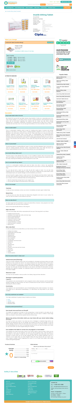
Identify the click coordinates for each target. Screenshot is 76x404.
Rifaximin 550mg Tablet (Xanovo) (61, 91)
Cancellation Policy (32, 383)
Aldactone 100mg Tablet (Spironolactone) (61, 144)
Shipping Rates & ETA (32, 391)
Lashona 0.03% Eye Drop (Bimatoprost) (61, 77)
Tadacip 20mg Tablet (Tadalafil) (63, 154)
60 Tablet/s (9, 59)
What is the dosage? (11, 184)
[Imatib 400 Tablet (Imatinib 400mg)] (10, 49)
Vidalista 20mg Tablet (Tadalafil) (63, 132)
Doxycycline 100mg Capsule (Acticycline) (62, 184)
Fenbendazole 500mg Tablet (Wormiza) (62, 113)
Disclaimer (8, 392)
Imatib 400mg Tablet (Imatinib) (14, 11)
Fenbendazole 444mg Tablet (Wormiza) (62, 122)
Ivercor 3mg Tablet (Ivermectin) (63, 96)
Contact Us (8, 389)
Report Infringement (32, 386)
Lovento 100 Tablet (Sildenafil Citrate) (62, 87)
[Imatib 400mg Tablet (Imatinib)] (18, 25)
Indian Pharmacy (9, 394)
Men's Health (29, 7)
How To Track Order (32, 381)
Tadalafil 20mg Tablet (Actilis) (62, 84)
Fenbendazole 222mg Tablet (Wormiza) (62, 116)
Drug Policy (30, 388)
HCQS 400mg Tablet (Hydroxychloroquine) (60, 174)
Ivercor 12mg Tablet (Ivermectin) (63, 181)
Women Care (51, 7)
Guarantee (8, 391)
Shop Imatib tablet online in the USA (14, 115)
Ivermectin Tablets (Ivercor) (62, 98)
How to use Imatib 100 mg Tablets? (14, 162)
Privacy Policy (9, 384)
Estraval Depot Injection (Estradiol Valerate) (61, 105)
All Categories (9, 7)
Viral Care (43, 7)
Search (43, 4)
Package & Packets (32, 392)
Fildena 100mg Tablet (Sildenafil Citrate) (63, 135)
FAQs (7, 388)
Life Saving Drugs (19, 7)
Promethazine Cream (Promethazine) (60, 102)
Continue (51, 367)
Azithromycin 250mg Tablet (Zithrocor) (62, 81)
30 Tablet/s (9, 57)
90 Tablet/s (9, 60)
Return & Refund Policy (11, 386)
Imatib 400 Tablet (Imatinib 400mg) (14, 42)
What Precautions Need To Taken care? (15, 255)
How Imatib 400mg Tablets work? (14, 153)
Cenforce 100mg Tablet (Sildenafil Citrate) (61, 161)
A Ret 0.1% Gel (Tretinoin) (61, 138)
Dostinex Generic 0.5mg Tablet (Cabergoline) (62, 178)
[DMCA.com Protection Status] (21, 376)
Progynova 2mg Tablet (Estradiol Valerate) (63, 148)
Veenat (9, 301)
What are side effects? (11, 200)
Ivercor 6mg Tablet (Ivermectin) (63, 94)
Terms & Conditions (10, 383)
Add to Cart (11, 62)
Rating (33, 348)
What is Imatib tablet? (11, 127)
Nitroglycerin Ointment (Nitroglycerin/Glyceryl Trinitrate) (63, 167)
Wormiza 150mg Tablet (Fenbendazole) (61, 109)
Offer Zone (67, 7)
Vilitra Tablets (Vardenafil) (61, 164)
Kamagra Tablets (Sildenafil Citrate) (62, 151)
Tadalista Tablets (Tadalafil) (62, 141)
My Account (30, 389)
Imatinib (8, 165)
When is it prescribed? (11, 143)
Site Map (30, 384)
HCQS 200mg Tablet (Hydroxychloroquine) (60, 171)
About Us (8, 381)
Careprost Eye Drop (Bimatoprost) (60, 157)
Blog (29, 394)
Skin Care (36, 7)
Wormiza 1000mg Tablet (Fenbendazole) (61, 126)
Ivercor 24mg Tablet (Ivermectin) (60, 129)
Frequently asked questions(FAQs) (14, 306)
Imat (9, 299)
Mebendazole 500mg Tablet (62, 119)
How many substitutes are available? (15, 294)
